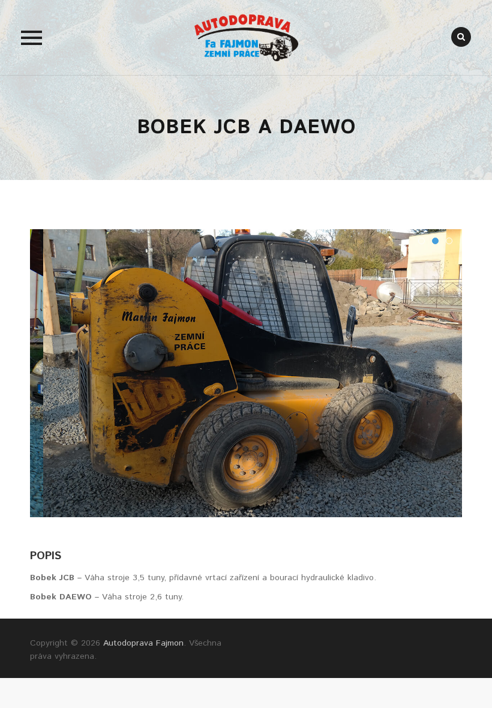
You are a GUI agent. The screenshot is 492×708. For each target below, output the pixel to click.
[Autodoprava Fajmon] (246, 37)
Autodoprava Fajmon (143, 643)
